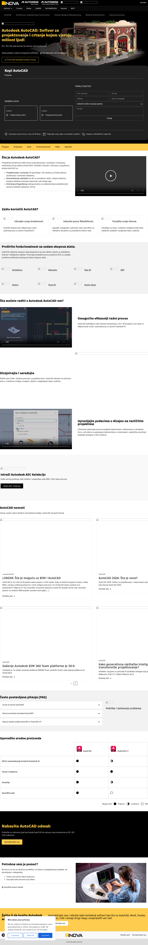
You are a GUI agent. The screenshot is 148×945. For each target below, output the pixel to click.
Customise (15, 935)
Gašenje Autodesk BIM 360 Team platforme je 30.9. (38, 666)
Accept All (45, 935)
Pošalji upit (125, 935)
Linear (4, 574)
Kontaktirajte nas (139, 935)
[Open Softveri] (11, 8)
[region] (30, 928)
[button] (111, 176)
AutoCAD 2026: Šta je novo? (118, 578)
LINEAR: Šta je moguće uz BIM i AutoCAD (31, 578)
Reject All (30, 935)
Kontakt (143, 2)
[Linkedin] (3, 935)
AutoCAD (10, 574)
